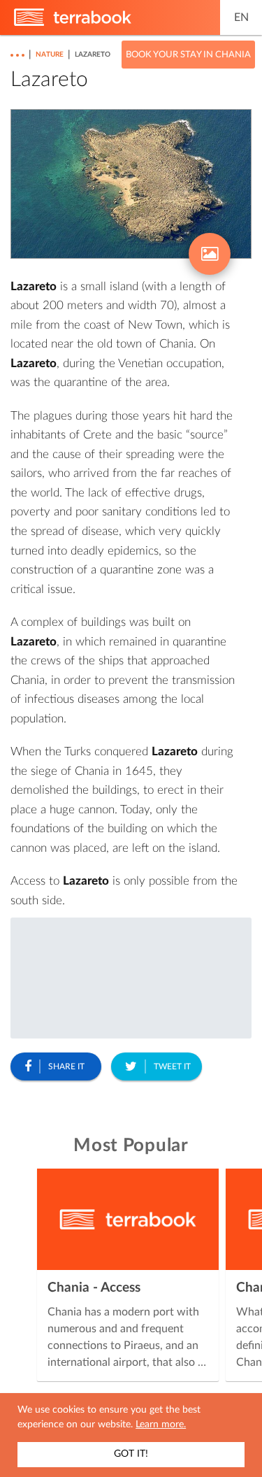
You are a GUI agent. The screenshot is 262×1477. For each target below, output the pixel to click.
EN (241, 17)
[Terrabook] (72, 23)
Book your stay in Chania (188, 54)
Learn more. (161, 1424)
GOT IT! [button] (131, 1454)
